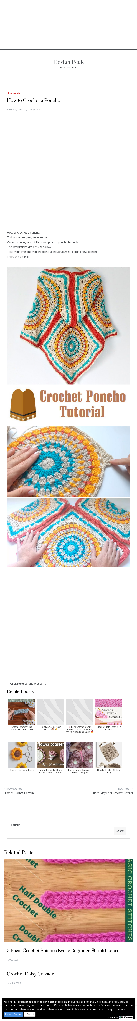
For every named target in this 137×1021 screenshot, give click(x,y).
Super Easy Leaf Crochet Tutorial (112, 793)
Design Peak (68, 62)
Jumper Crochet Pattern (19, 793)
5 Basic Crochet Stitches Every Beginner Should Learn (63, 951)
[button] (13, 1014)
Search (15, 824)
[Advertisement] (68, 25)
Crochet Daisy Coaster (30, 974)
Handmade (13, 93)
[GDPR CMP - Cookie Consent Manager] (126, 1017)
